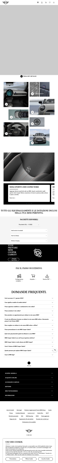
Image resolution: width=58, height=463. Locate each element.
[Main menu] (54, 2)
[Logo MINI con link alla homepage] (29, 431)
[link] (38, 2)
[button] (42, 2)
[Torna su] (29, 363)
